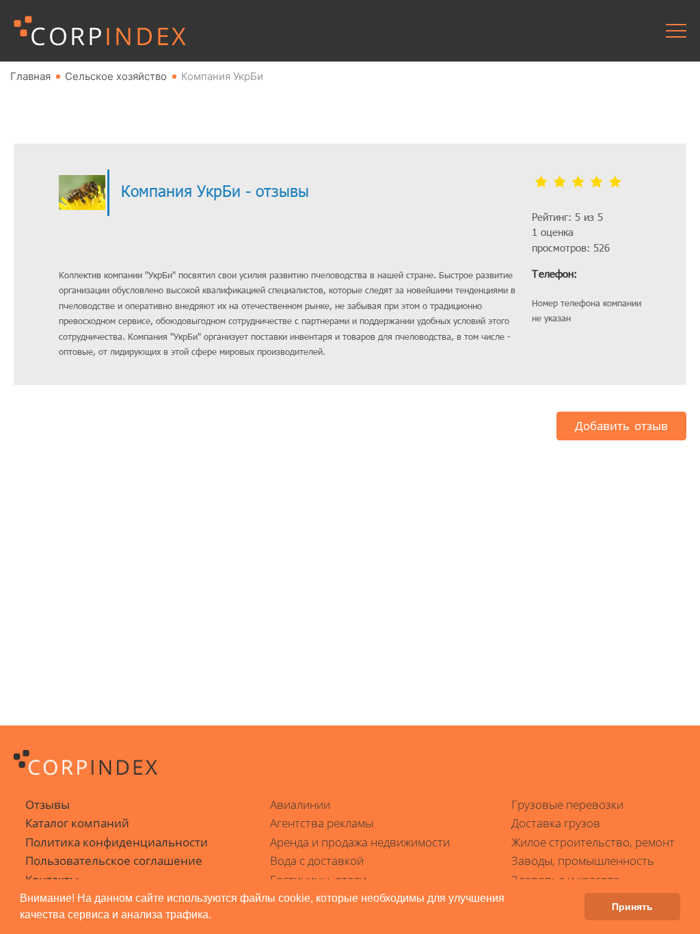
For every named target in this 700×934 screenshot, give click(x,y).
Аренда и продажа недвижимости (360, 842)
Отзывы (47, 804)
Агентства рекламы (321, 823)
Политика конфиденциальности (116, 842)
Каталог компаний (77, 823)
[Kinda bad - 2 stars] (559, 183)
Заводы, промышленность (582, 860)
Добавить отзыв (621, 425)
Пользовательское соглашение (113, 860)
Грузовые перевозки (567, 804)
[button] (216, 916)
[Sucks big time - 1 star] (541, 183)
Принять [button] (632, 906)
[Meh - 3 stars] (578, 183)
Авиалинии (300, 804)
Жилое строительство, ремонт (593, 842)
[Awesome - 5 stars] (615, 183)
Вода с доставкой (317, 860)
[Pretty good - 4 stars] (596, 183)
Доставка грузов (555, 823)
